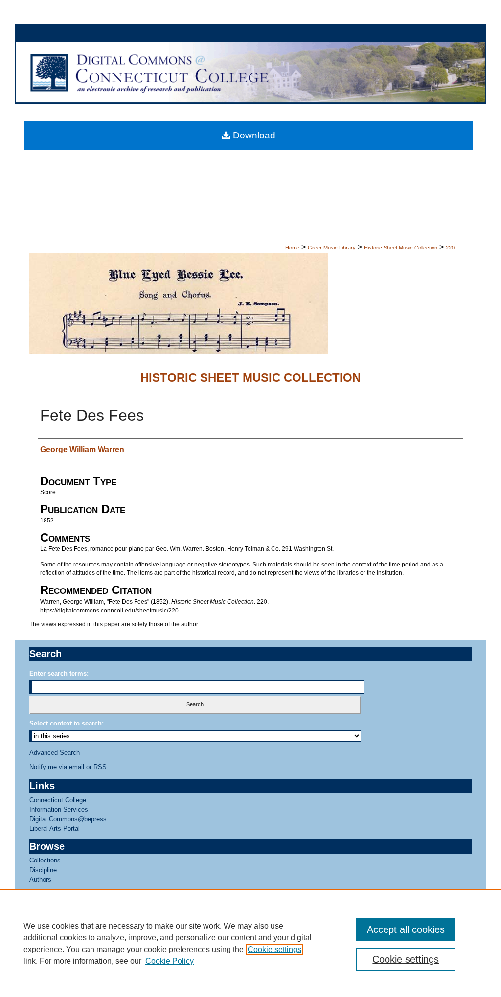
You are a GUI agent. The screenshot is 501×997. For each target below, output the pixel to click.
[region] (250, 943)
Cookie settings (274, 949)
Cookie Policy (169, 961)
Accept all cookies (406, 929)
